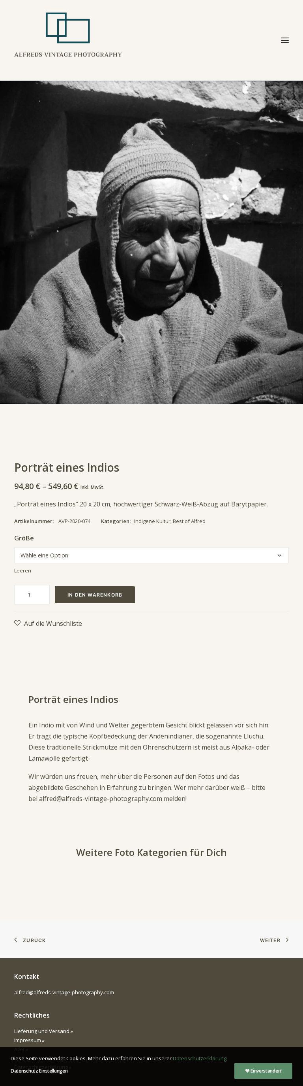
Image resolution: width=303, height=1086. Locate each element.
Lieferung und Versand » (43, 1031)
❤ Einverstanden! (263, 1070)
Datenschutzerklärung (199, 1058)
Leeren (22, 570)
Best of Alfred (189, 521)
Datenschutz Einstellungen (39, 1070)
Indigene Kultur (152, 521)
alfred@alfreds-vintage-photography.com (100, 798)
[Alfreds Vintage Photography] (68, 40)
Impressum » (29, 1040)
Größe (24, 538)
